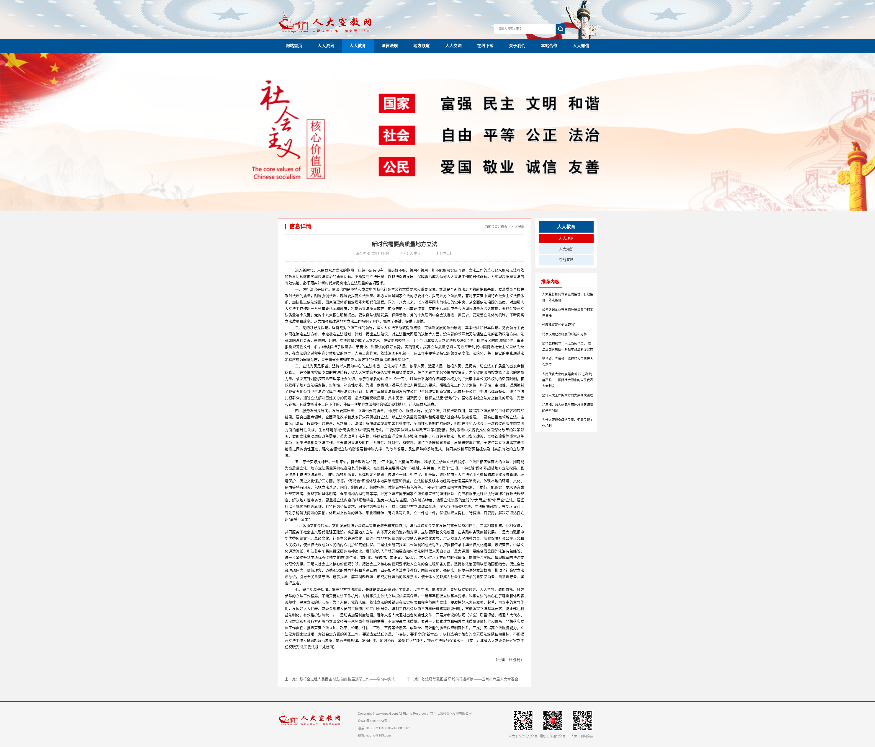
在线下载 (485, 46)
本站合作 (549, 46)
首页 (504, 226)
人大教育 (358, 46)
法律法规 (389, 46)
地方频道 (421, 46)
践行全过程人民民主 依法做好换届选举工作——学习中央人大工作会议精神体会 (363, 679)
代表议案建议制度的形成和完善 (564, 334)
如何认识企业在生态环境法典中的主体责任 (567, 312)
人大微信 (581, 46)
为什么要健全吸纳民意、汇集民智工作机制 (567, 423)
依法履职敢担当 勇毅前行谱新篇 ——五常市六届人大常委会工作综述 (477, 679)
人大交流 (453, 46)
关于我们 (517, 46)
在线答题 (566, 260)
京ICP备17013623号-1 (374, 721)
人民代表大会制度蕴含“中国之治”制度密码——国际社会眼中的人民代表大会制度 (567, 380)
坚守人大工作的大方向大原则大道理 (567, 395)
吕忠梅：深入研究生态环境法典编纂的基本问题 (567, 407)
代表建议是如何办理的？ (559, 325)
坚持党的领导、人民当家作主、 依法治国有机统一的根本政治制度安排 (567, 346)
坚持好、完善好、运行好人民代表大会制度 (567, 361)
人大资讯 (326, 46)
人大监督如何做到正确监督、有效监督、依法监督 (567, 297)
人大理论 (517, 226)
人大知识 (566, 249)
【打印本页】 (443, 253)
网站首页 (294, 46)
